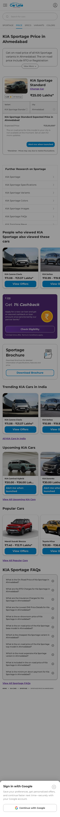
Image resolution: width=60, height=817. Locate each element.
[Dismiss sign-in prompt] (30, 408)
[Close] (54, 787)
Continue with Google (32, 808)
